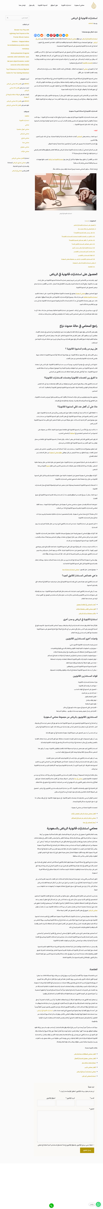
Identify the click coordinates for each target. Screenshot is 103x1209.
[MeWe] (57, 35)
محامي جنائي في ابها (51, 1175)
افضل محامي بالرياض (18, 158)
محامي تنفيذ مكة (51, 1167)
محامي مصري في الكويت (51, 1198)
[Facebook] (35, 35)
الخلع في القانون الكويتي (51, 1202)
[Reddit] (41, 35)
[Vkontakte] (63, 35)
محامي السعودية (79, 5)
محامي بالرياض (93, 910)
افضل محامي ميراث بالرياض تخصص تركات (83, 813)
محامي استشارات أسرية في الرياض (86, 1072)
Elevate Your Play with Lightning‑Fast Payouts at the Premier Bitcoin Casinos (19, 33)
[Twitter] (38, 35)
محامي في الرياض (17, 171)
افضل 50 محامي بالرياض (14, 84)
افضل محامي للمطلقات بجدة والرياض (85, 1054)
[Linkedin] (48, 35)
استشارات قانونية (66, 5)
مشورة (48, 466)
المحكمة (72, 433)
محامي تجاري (25, 138)
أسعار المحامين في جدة (89, 822)
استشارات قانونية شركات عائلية (51, 1171)
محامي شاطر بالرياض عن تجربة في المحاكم (84, 818)
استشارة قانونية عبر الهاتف (56, 159)
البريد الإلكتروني (70, 1098)
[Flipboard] (54, 35)
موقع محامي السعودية (55, 452)
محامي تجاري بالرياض (19, 163)
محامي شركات (25, 151)
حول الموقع (54, 5)
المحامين (79, 136)
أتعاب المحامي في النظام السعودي (86, 604)
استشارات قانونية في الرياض (89, 39)
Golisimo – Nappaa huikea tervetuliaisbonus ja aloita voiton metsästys (18, 45)
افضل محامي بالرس (90, 1067)
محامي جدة (25, 142)
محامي (86, 69)
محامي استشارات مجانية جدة (70, 569)
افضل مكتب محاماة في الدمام (51, 1193)
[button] (98, 1204)
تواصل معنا (22, 5)
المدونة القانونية (42, 5)
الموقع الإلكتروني (51, 1098)
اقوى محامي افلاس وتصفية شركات (86, 609)
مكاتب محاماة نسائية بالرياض (87, 613)
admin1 (91, 23)
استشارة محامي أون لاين (89, 1076)
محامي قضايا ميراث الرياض (51, 1189)
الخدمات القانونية (87, 63)
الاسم (92, 1098)
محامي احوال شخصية (23, 129)
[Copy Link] (66, 35)
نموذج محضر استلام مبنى (89, 1063)
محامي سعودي (25, 147)
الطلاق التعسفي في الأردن (51, 1180)
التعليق (91, 1109)
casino (27, 116)
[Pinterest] (51, 35)
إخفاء (87, 221)
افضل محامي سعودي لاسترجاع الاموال (85, 1058)
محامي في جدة (78, 779)
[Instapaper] (44, 35)
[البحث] (7, 17)
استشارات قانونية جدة (51, 1184)
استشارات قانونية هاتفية (90, 297)
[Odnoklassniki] (60, 35)
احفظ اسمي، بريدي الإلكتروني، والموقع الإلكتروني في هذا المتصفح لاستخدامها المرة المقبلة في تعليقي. (65, 1145)
